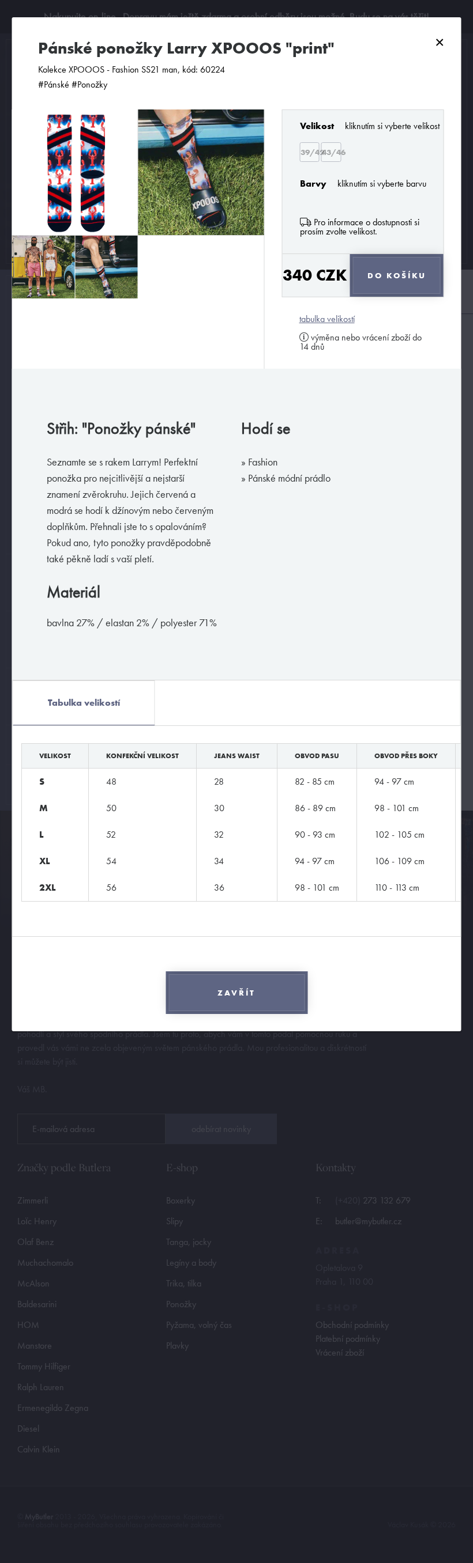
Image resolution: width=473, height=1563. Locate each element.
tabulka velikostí (327, 319)
